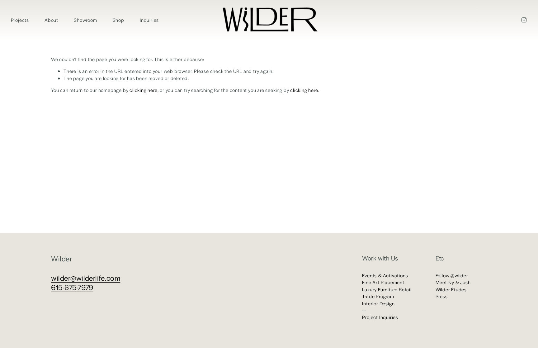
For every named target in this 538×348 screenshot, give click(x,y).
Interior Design (378, 303)
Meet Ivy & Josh (453, 282)
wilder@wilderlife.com (85, 278)
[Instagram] (524, 20)
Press (442, 296)
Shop (118, 20)
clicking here (143, 90)
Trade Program (378, 296)
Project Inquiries (380, 317)
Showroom (85, 20)
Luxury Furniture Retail (386, 289)
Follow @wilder (452, 275)
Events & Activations (385, 275)
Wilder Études (451, 289)
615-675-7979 (72, 287)
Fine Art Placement (383, 282)
